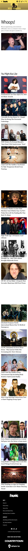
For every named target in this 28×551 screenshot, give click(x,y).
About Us (4, 503)
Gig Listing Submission (7, 522)
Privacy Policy (5, 505)
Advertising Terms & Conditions (9, 513)
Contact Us (5, 525)
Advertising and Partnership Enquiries (10, 519)
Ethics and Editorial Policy (8, 510)
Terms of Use (5, 508)
